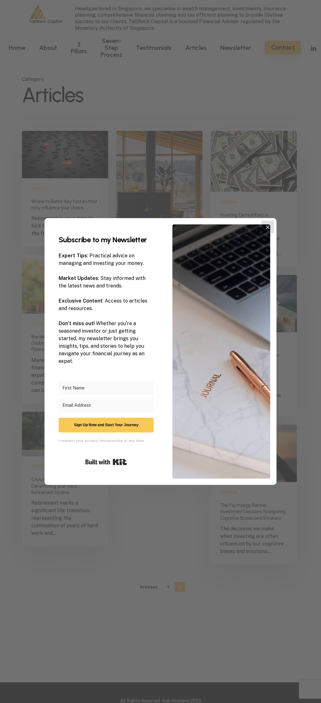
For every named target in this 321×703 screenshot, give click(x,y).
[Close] (267, 227)
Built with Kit (106, 462)
